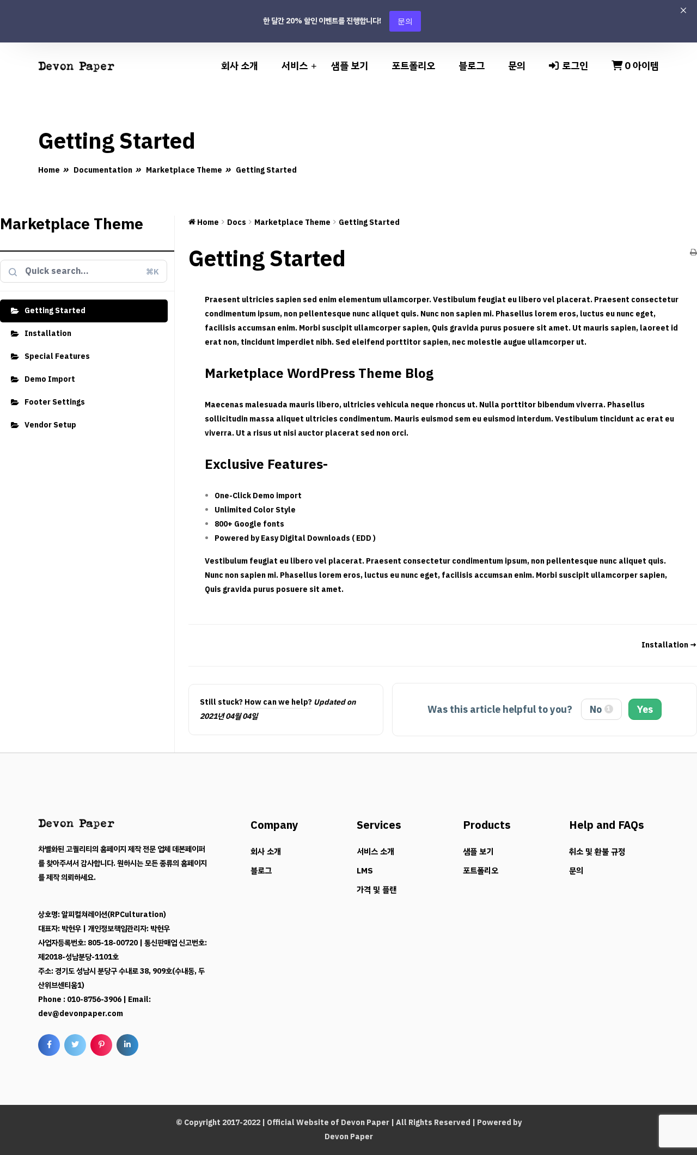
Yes (645, 709)
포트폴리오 (413, 65)
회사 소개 (239, 65)
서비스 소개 (375, 852)
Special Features (57, 356)
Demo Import (50, 379)
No (600, 709)
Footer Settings (55, 402)
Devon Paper (365, 1122)
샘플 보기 (349, 65)
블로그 (471, 65)
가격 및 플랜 (376, 890)
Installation (48, 333)
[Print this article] (693, 253)
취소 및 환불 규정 (597, 852)
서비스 (295, 65)
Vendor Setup (50, 425)
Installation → (669, 645)
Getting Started (55, 310)
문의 (405, 21)
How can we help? (278, 702)
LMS (365, 871)
